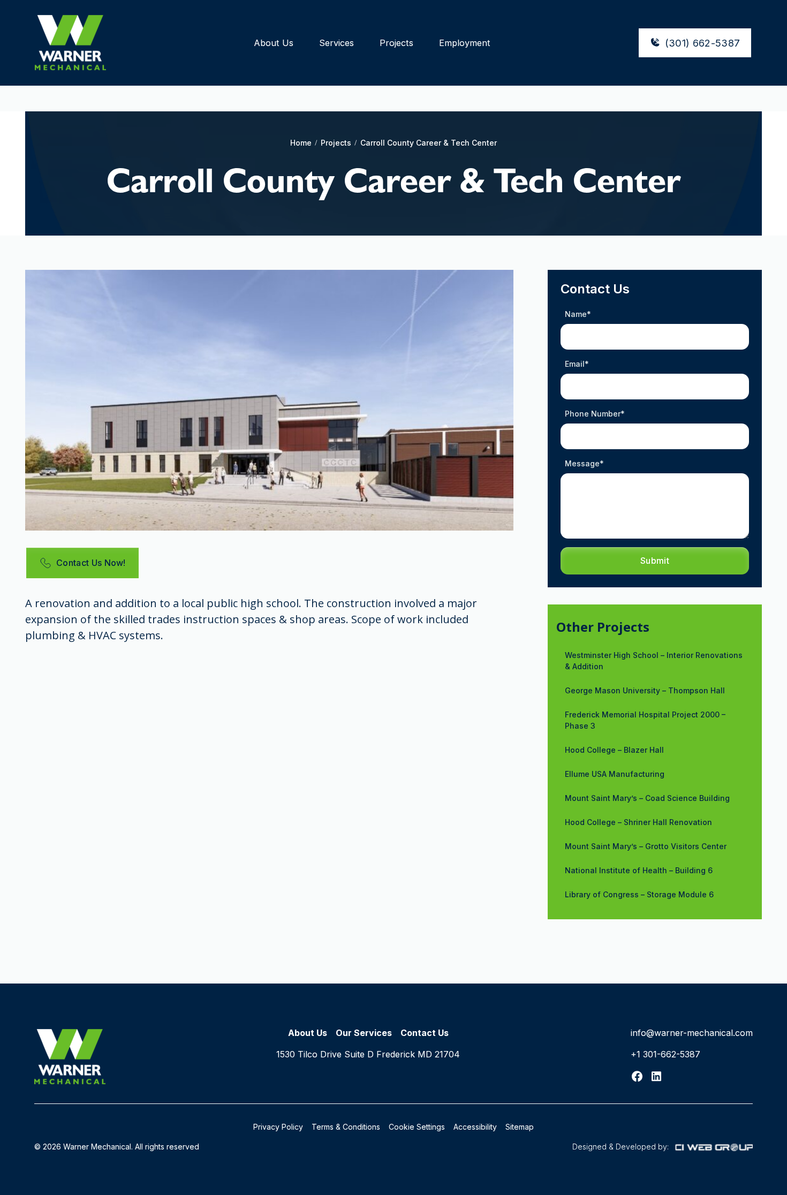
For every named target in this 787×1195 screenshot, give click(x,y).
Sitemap (519, 1126)
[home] (70, 42)
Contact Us (424, 1032)
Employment (464, 43)
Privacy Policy (278, 1126)
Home (301, 142)
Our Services (364, 1032)
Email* (577, 363)
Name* (578, 314)
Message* (584, 463)
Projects (396, 43)
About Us (273, 43)
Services (336, 43)
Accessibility (475, 1126)
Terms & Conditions (346, 1126)
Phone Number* (595, 413)
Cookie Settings (417, 1126)
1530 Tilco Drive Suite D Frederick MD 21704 (368, 1054)
